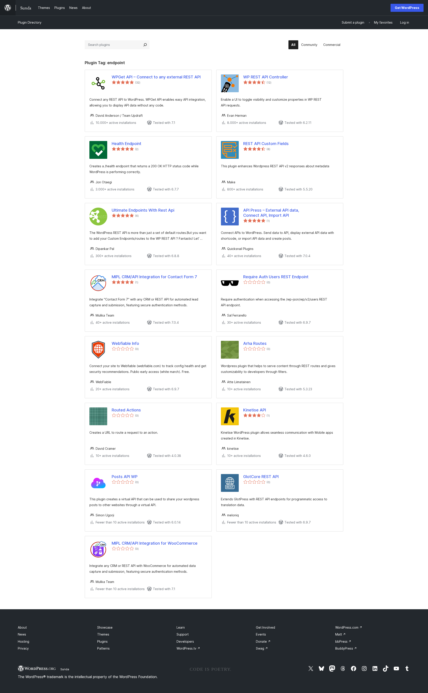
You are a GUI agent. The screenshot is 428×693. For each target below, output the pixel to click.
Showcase (105, 627)
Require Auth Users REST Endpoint (276, 276)
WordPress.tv (188, 648)
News (22, 634)
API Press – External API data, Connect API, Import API (271, 213)
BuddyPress (346, 648)
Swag (262, 648)
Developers (185, 641)
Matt (340, 634)
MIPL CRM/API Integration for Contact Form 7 (154, 276)
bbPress (343, 641)
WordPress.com (348, 627)
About (22, 627)
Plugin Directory (29, 22)
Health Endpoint (126, 143)
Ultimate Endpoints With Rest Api (143, 210)
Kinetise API (254, 410)
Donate (263, 641)
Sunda (64, 669)
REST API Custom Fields (266, 143)
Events (261, 634)
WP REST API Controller (265, 77)
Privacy (23, 648)
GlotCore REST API (261, 476)
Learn (181, 627)
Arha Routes (255, 343)
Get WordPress (407, 8)
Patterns (103, 648)
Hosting (23, 641)
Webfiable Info (125, 343)
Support (183, 634)
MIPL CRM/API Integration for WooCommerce (155, 543)
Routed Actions (126, 410)
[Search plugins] (145, 44)
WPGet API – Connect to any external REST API (156, 77)
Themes (103, 634)
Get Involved (265, 627)
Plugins (102, 641)
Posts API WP (125, 476)
